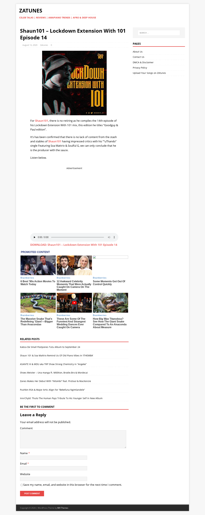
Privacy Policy (140, 67)
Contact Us (138, 56)
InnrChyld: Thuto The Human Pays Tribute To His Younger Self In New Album (61, 398)
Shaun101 (41, 120)
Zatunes (44, 45)
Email (23, 463)
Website (25, 474)
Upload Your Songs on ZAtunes (149, 72)
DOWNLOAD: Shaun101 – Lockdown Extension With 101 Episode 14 (73, 245)
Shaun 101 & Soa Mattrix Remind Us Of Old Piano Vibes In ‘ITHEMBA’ (56, 355)
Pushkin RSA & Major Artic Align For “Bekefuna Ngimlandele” (52, 389)
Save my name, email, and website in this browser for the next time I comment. (72, 485)
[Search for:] (158, 33)
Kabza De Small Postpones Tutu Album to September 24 (50, 347)
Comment (26, 428)
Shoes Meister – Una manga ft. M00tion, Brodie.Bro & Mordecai (54, 372)
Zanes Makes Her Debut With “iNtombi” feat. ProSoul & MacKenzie (55, 381)
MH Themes (62, 508)
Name (24, 453)
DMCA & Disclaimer (143, 62)
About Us (138, 51)
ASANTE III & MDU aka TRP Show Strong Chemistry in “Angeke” (53, 364)
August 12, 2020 (29, 45)
